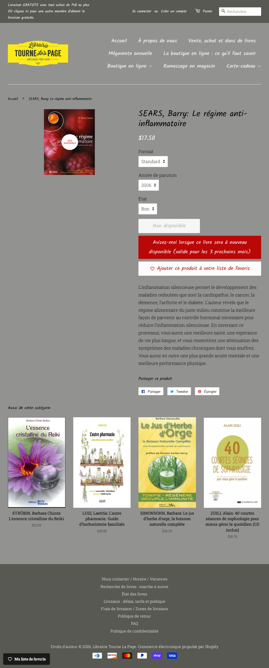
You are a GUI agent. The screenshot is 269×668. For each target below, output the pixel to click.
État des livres (134, 593)
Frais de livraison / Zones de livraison (134, 608)
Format (145, 151)
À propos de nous (157, 41)
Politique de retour (134, 616)
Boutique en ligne (127, 66)
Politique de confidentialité (134, 631)
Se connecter (141, 11)
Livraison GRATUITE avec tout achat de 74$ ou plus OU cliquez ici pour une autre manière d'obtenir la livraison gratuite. (48, 11)
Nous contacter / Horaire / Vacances (134, 578)
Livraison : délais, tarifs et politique (134, 601)
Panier (207, 11)
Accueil (119, 41)
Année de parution (157, 175)
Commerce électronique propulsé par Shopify (178, 646)
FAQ (134, 623)
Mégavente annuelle (130, 53)
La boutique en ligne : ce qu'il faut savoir (209, 53)
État (142, 199)
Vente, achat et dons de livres (222, 41)
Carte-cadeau (241, 66)
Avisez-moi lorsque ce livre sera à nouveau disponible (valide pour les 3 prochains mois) (200, 247)
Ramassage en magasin (189, 66)
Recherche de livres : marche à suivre (134, 586)
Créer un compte (174, 11)
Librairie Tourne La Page (114, 646)
